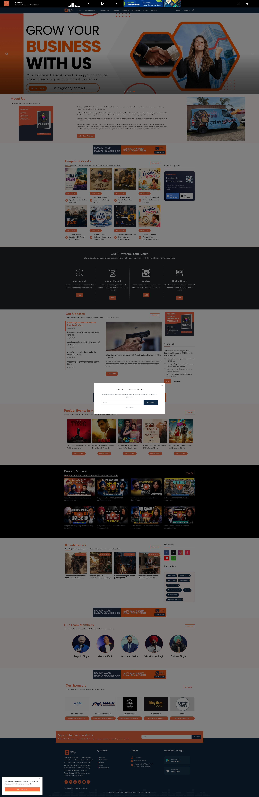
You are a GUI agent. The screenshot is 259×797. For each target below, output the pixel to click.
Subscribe (150, 402)
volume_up (247, 3)
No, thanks (129, 408)
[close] (39, 779)
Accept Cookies (22, 789)
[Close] (162, 386)
